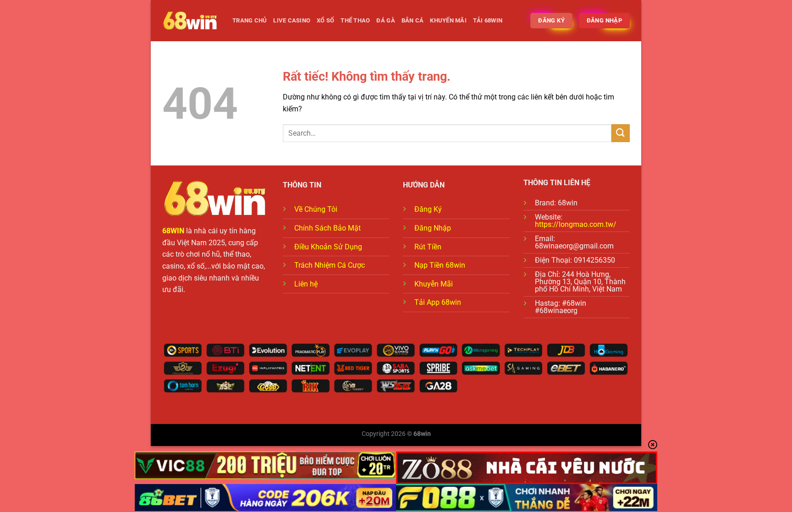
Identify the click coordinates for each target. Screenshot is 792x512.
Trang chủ (249, 20)
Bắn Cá (413, 20)
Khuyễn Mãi (433, 284)
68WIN (173, 230)
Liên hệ (306, 284)
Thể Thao (355, 20)
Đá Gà (385, 20)
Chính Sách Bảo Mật (327, 228)
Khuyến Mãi (448, 20)
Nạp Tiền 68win (439, 265)
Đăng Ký (428, 209)
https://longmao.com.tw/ (575, 224)
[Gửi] (620, 133)
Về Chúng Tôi (315, 209)
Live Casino (291, 20)
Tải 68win (487, 20)
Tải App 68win (437, 302)
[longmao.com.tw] (190, 21)
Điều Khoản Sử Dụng (328, 246)
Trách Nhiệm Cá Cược (329, 265)
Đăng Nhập (432, 228)
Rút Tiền (427, 246)
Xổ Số (325, 20)
